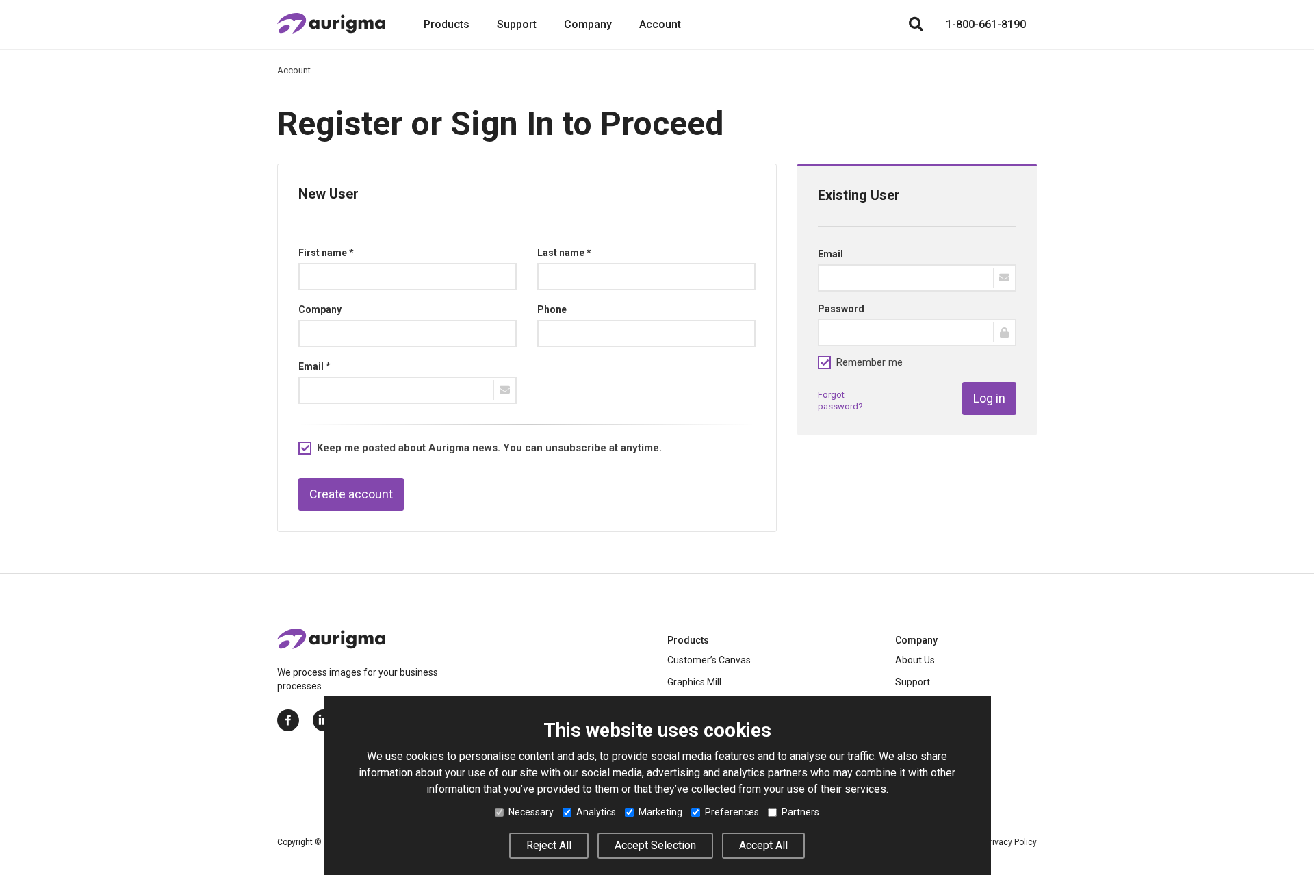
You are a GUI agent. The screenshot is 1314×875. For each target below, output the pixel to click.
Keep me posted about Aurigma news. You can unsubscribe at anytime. (489, 448)
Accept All (763, 845)
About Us (915, 660)
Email (830, 254)
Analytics (596, 812)
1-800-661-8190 (986, 24)
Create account (351, 494)
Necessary (531, 812)
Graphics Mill (694, 681)
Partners (800, 812)
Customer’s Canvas (709, 660)
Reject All (548, 845)
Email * (314, 366)
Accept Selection (655, 845)
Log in (989, 398)
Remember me (869, 362)
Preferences (732, 812)
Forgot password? (840, 400)
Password (841, 308)
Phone (552, 309)
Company (588, 24)
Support (517, 24)
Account (660, 24)
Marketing (660, 812)
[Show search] (915, 24)
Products (446, 24)
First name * (326, 252)
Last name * (564, 252)
